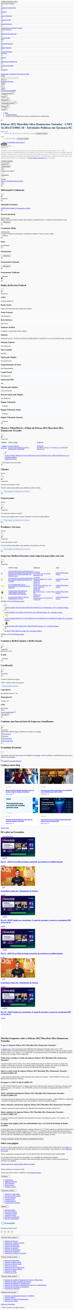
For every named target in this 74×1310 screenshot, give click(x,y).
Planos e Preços (9, 1185)
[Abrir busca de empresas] (3, 86)
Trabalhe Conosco (10, 1187)
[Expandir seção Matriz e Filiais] (2, 435)
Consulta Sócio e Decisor (8, 28)
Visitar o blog (5, 828)
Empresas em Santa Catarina (13, 1269)
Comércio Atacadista (7, 65)
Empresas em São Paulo (12, 1260)
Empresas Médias (10, 1297)
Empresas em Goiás (11, 1272)
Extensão (3, 12)
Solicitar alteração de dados (26, 1164)
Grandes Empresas (6, 52)
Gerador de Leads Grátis (8, 8)
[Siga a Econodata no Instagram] (2, 1233)
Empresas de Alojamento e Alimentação (17, 1287)
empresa (4, 1049)
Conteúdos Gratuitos (11, 1213)
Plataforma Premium (11, 1181)
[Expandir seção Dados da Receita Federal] (2, 290)
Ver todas (19, 28)
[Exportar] (2, 177)
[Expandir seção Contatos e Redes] (2, 645)
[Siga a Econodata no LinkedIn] (6, 1233)
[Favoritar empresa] (2, 169)
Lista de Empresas (6, 16)
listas (16, 731)
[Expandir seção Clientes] (2, 477)
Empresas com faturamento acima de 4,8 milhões (19, 1296)
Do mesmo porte (8, 741)
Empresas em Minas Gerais (13, 1262)
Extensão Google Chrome (12, 1196)
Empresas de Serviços (11, 1241)
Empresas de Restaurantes (12, 1250)
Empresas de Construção (12, 1251)
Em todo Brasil (7, 738)
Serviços (3, 57)
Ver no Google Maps (7, 712)
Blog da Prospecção (11, 1212)
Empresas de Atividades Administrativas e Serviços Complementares (25, 1285)
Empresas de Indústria (11, 1248)
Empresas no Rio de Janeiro (13, 1264)
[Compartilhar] (2, 173)
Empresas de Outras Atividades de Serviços (18, 1281)
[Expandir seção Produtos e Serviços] (2, 535)
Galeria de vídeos (10, 1210)
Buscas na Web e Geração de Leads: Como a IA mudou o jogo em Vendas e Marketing (20, 791)
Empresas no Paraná (11, 1265)
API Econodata (5, 38)
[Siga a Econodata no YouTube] (13, 1233)
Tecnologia (4, 70)
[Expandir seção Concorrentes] (2, 506)
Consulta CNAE (6, 20)
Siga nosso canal (7, 836)
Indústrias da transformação (9, 61)
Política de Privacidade (8, 1304)
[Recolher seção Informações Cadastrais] (2, 194)
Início (6, 113)
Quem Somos (9, 1180)
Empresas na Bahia (10, 1271)
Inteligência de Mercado (12, 1217)
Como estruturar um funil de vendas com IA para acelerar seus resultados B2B (56, 820)
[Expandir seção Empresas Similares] (2, 560)
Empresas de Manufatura (12, 1246)
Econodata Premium (35, 1172)
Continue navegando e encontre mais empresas (15, 1139)
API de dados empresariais (37, 158)
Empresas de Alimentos (12, 1244)
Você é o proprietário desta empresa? (13, 142)
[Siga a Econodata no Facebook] (9, 1233)
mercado (37, 755)
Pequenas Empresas (7, 43)
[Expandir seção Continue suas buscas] (2, 726)
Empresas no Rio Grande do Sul (14, 1267)
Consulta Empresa (6, 24)
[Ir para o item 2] (3, 928)
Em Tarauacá (7, 734)
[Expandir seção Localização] (2, 670)
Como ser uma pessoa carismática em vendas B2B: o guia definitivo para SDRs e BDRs (56, 791)
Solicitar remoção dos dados (9, 1164)
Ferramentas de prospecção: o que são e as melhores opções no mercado (19, 820)
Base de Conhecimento (12, 1218)
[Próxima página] (18, 601)
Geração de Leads (10, 1215)
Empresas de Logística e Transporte (15, 1253)
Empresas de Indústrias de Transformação (17, 1283)
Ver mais (4, 164)
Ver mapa (4, 714)
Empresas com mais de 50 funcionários (16, 1299)
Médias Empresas (6, 48)
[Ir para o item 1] (1, 928)
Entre (3, 76)
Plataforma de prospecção (8, 34)
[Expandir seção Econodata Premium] (2, 752)
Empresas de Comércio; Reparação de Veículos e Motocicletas (23, 1280)
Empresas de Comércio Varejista (14, 1243)
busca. (39, 731)
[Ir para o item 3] (4, 928)
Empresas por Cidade (11, 1301)
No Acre (5, 736)
